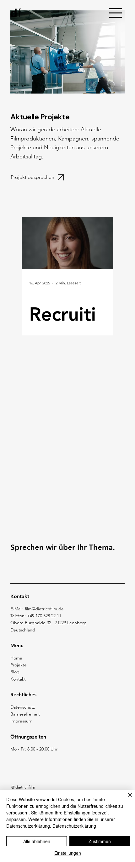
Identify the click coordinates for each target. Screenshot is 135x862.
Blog (14, 672)
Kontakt (18, 679)
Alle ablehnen (36, 841)
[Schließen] (126, 798)
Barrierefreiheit (25, 714)
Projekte (18, 665)
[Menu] (115, 13)
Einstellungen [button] (67, 853)
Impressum (21, 721)
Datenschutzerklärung (74, 826)
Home (16, 658)
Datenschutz (22, 707)
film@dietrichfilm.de (44, 609)
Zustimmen (100, 841)
